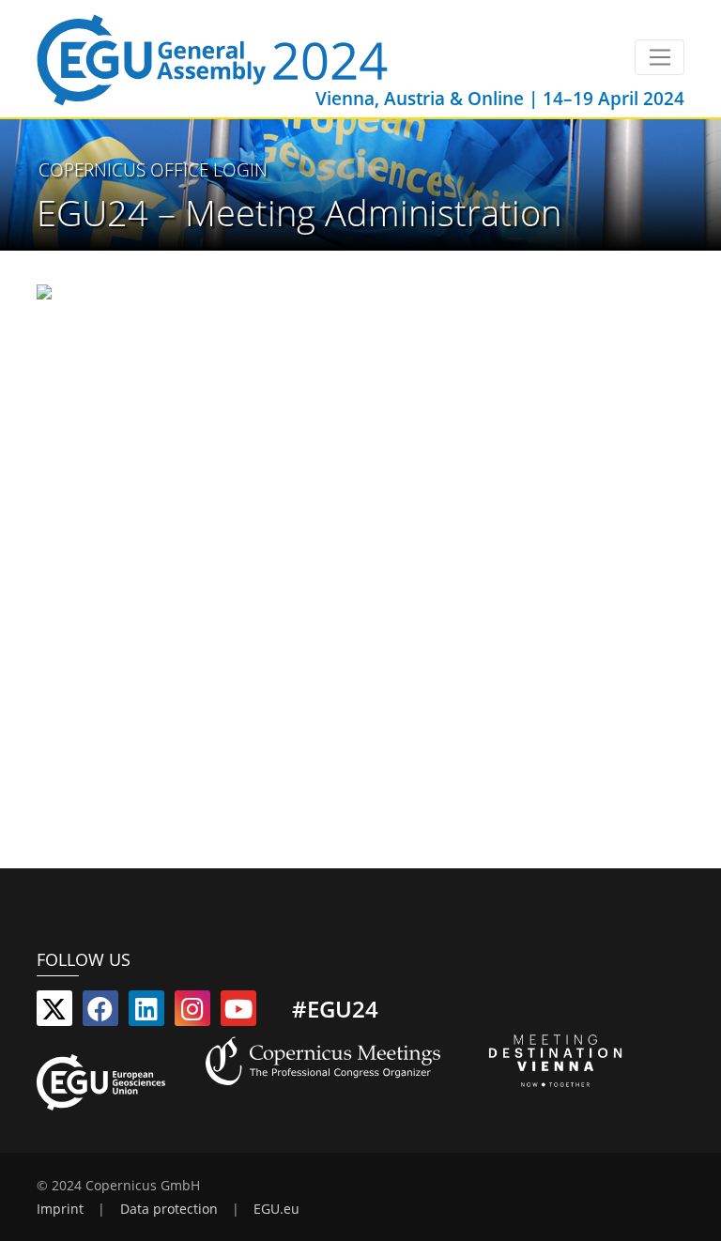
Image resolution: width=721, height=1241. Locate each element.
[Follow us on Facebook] (100, 1013)
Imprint (60, 1209)
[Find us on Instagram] (192, 1013)
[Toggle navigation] (659, 57)
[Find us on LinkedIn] (146, 1013)
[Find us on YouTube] (238, 1013)
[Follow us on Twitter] (54, 1013)
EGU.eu (276, 1209)
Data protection (169, 1209)
